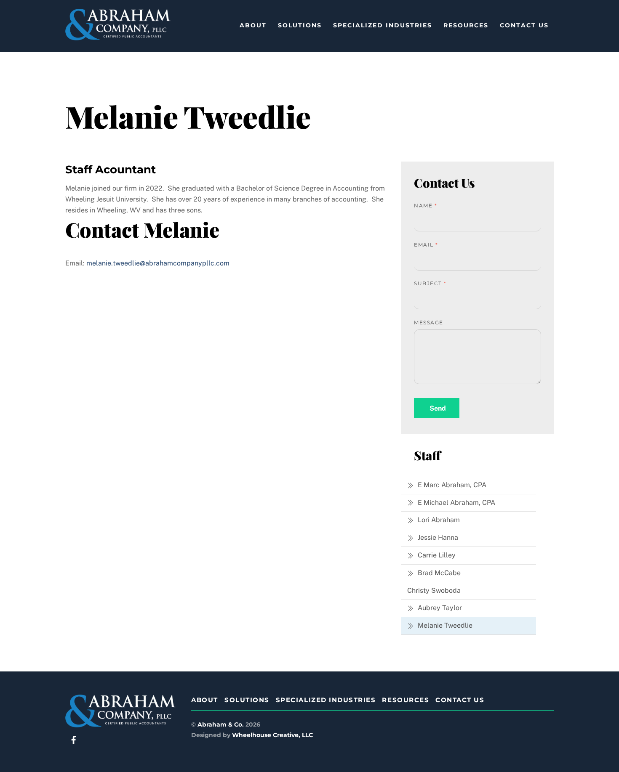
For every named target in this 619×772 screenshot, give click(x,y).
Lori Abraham (438, 520)
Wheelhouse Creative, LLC (272, 735)
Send (438, 408)
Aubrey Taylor (439, 608)
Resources (465, 25)
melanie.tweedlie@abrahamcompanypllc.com (157, 263)
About (253, 25)
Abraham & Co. (220, 724)
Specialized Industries (382, 25)
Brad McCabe (438, 573)
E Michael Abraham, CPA (455, 503)
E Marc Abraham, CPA (451, 485)
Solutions (300, 25)
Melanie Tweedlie (444, 625)
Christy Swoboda (434, 590)
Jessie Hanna (437, 537)
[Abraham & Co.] (118, 36)
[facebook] (73, 739)
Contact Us (524, 25)
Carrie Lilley (436, 555)
